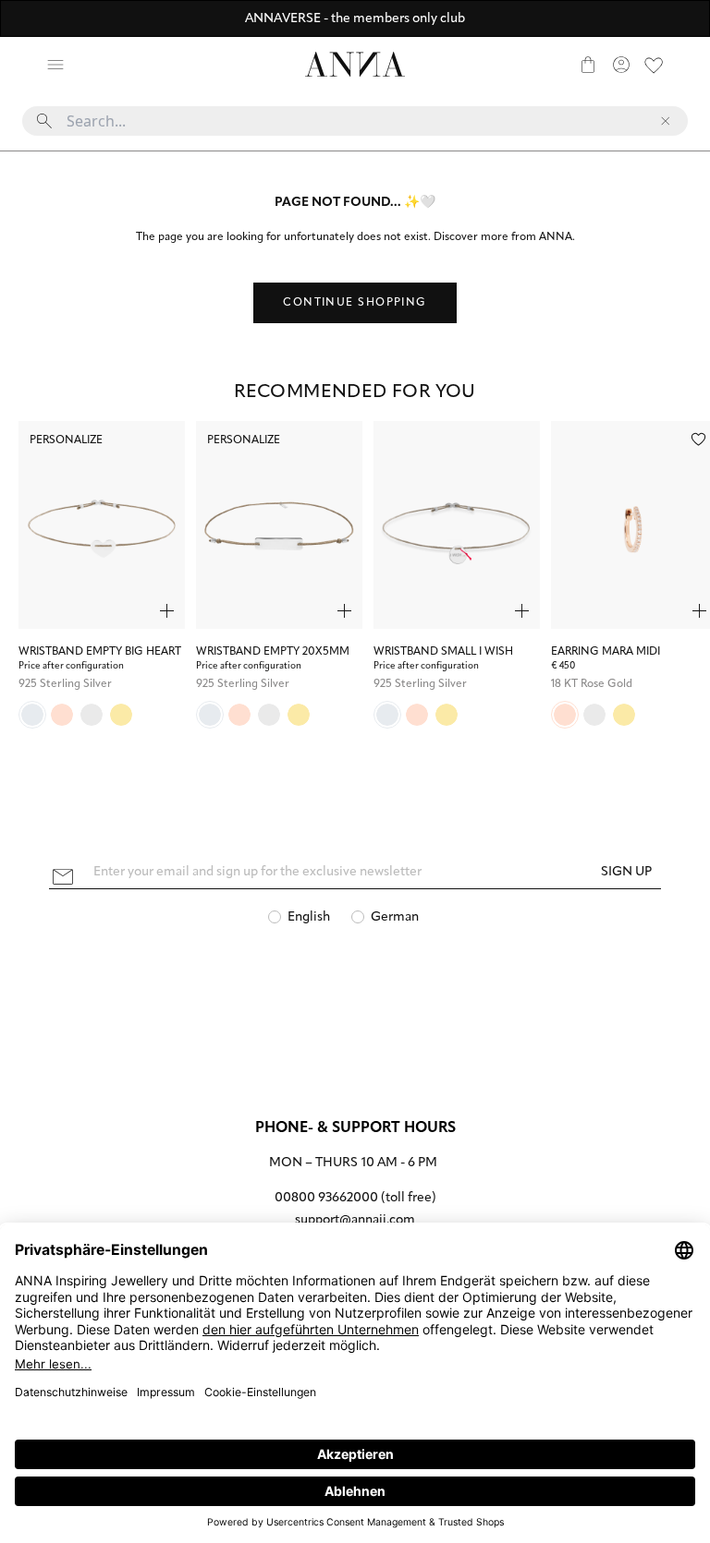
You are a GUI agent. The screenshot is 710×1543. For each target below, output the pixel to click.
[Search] (89, 65)
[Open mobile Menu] (55, 65)
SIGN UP (626, 872)
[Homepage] (355, 64)
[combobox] (355, 128)
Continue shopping (354, 302)
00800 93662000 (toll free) (355, 1198)
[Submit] (44, 121)
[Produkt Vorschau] (167, 611)
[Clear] (666, 121)
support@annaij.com (355, 1220)
